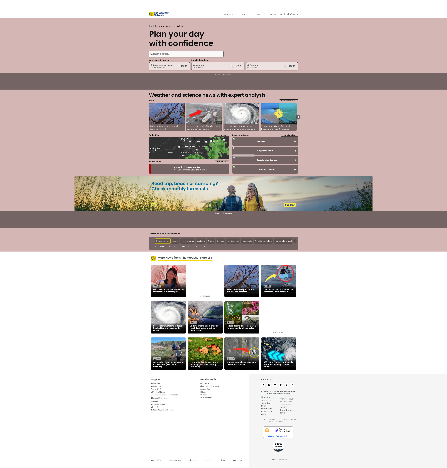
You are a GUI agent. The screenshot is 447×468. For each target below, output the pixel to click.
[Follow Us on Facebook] (263, 385)
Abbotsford (207, 246)
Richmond (196, 246)
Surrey (168, 246)
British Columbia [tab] (162, 241)
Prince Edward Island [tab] (263, 241)
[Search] (281, 14)
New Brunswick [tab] (233, 241)
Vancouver (159, 246)
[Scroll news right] (298, 117)
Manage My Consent (159, 398)
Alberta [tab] (175, 241)
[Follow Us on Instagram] (269, 385)
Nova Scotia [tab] (247, 241)
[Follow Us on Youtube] (275, 385)
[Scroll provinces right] (295, 241)
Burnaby (185, 246)
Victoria (177, 246)
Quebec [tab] (220, 241)
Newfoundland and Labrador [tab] (287, 241)
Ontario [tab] (211, 241)
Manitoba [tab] (201, 241)
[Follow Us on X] (292, 385)
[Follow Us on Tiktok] (281, 385)
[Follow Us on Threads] (287, 385)
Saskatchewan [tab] (187, 241)
